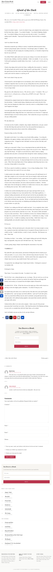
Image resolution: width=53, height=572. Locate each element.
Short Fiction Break (7, 1)
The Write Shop (12, 556)
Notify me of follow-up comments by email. (16, 449)
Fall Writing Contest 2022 (24, 13)
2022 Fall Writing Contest (41, 13)
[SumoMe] (22, 317)
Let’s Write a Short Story (6, 558)
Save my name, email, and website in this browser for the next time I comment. (24, 446)
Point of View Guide (11, 559)
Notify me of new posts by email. (14, 453)
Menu (49, 2)
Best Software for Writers (6, 561)
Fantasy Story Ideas (42, 559)
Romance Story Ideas (41, 558)
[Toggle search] (38, 2)
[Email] (18, 317)
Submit (43, 2)
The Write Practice (5, 556)
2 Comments (27, 15)
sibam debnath (12, 386)
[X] (11, 317)
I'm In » (26, 346)
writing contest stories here (18, 22)
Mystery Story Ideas (47, 556)
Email (6, 432)
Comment (7, 404)
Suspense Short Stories (23, 557)
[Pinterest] (14, 317)
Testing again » (44, 358)
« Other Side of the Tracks (11, 358)
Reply (6, 381)
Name (6, 425)
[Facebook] (7, 317)
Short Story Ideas (40, 556)
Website (6, 439)
